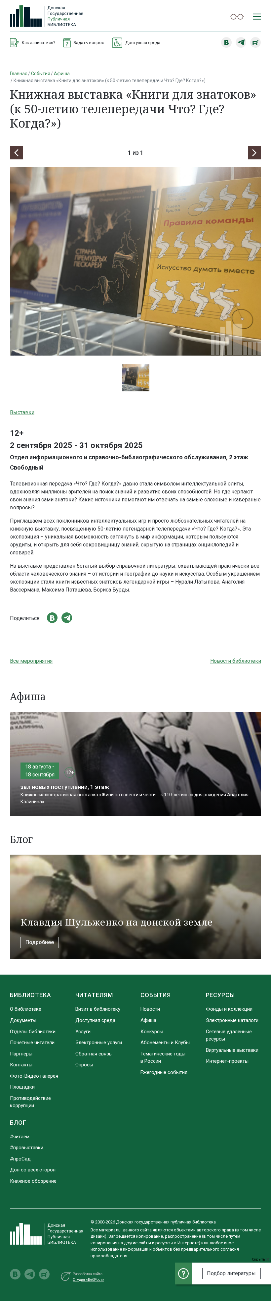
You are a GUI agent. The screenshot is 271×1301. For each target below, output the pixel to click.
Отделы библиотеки (33, 1032)
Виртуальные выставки (232, 1050)
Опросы (84, 1065)
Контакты (21, 1065)
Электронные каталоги (232, 1020)
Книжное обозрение (33, 1181)
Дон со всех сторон (33, 1170)
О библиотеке (25, 1009)
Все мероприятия (31, 661)
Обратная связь (93, 1054)
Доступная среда (95, 1020)
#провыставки (26, 1148)
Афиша (62, 73)
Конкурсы (151, 1032)
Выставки (22, 412)
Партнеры (21, 1054)
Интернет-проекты (227, 1061)
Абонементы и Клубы (165, 1043)
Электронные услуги (98, 1043)
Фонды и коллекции (229, 1009)
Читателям (94, 994)
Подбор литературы (231, 1273)
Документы (23, 1020)
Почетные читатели (32, 1043)
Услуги (83, 1032)
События (40, 73)
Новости (150, 1009)
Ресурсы (220, 994)
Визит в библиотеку (97, 1009)
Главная (18, 73)
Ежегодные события (163, 1072)
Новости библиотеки (235, 661)
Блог (18, 1122)
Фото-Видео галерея (34, 1076)
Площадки (22, 1087)
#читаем (19, 1137)
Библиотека (30, 994)
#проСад (20, 1159)
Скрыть (259, 1259)
